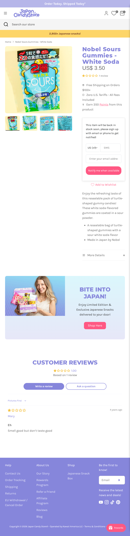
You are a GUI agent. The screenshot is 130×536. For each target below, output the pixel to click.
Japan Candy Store (37, 526)
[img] (17, 410)
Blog (39, 516)
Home (8, 42)
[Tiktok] (112, 502)
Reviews (41, 510)
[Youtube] (101, 502)
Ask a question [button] (86, 386)
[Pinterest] (118, 502)
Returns (10, 493)
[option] (38, 81)
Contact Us (12, 473)
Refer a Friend (45, 492)
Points (104, 104)
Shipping (11, 487)
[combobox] (28, 24)
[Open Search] (6, 24)
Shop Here (95, 325)
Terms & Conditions (94, 526)
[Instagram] (107, 502)
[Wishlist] (114, 13)
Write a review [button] (44, 386)
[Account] (106, 12)
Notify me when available (103, 170)
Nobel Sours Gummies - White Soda (33, 42)
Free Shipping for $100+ (109, 33)
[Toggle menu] (5, 13)
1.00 (74, 370)
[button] (90, 75)
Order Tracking (15, 480)
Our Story (42, 473)
